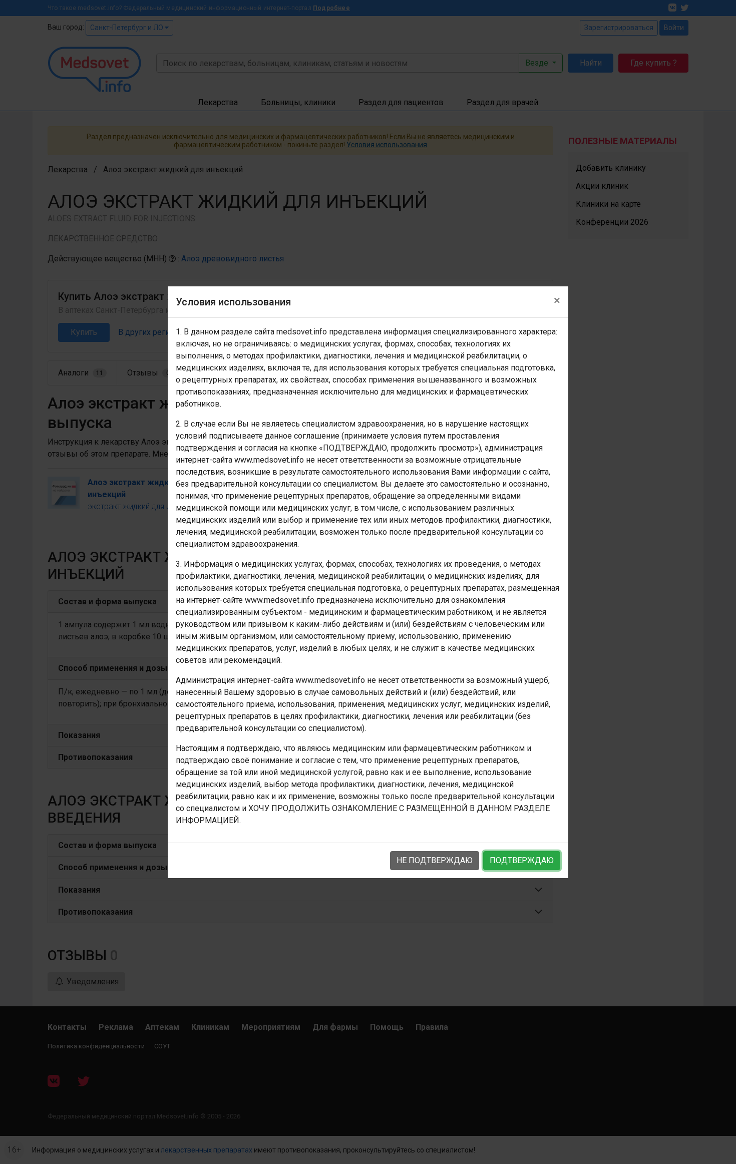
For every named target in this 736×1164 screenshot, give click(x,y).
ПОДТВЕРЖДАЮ (522, 860)
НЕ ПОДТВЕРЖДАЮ (435, 860)
